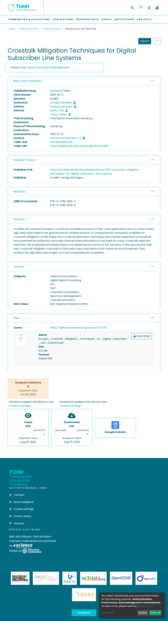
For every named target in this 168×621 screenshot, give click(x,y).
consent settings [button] (20, 406)
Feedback (84, 613)
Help (140, 7)
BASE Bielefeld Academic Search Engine (84, 595)
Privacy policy (23, 516)
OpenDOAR (121, 578)
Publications (63, 19)
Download (143, 336)
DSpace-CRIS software (36, 536)
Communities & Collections (29, 19)
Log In (149, 7)
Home (11, 28)
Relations (19, 191)
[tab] (84, 81)
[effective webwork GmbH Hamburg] (31, 551)
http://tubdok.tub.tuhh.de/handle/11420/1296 (79, 146)
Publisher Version (24, 160)
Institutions (125, 19)
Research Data (87, 19)
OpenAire (146, 578)
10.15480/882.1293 (61, 142)
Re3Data (93, 578)
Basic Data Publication (27, 81)
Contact (19, 495)
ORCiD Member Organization (45, 578)
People (107, 19)
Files (16, 318)
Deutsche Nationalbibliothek (20, 578)
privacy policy (145, 606)
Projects (144, 19)
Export (144, 41)
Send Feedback (24, 502)
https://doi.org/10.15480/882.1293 (48, 67)
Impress (19, 523)
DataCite (69, 578)
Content (18, 266)
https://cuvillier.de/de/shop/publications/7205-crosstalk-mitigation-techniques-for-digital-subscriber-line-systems (95, 172)
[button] (157, 8)
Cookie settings (23, 509)
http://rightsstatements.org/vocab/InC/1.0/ (78, 328)
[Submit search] (132, 7)
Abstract (19, 219)
